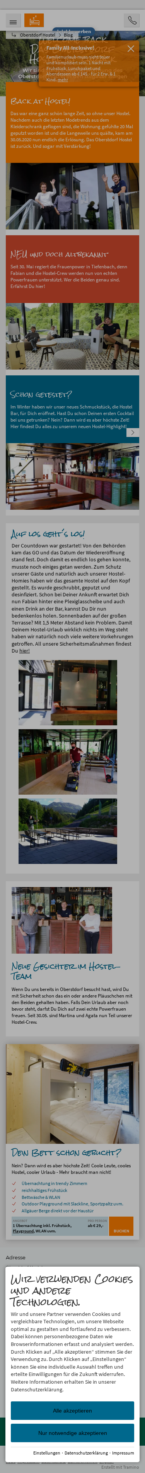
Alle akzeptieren (72, 1411)
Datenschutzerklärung (86, 1453)
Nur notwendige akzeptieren (72, 1433)
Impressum (123, 1453)
